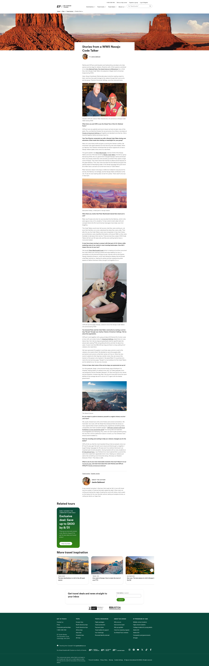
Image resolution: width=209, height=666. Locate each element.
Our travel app (99, 632)
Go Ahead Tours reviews (121, 632)
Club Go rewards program (121, 630)
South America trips (82, 627)
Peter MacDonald (101, 153)
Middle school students (140, 622)
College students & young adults (142, 627)
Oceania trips (80, 635)
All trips (78, 638)
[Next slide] (151, 570)
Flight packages (99, 622)
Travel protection (100, 625)
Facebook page (86, 464)
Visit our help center (122, 2)
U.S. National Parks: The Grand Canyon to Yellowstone (102, 69)
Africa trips (79, 630)
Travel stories (69, 11)
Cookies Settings (118, 660)
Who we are (117, 622)
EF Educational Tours (88, 452)
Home (58, 11)
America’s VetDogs (107, 339)
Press (58, 625)
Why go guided (118, 627)
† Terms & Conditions (93, 660)
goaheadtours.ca (81, 646)
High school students (139, 625)
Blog (63, 11)
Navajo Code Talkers (109, 155)
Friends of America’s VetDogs (91, 133)
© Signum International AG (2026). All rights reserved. (138, 660)
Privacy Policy (104, 660)
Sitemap (111, 660)
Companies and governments (141, 635)
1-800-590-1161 (61, 630)
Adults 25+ (136, 630)
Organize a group (133, 2)
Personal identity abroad (102, 635)
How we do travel (119, 625)
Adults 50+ (136, 632)
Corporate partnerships (64, 627)
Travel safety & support (102, 630)
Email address (123, 593)
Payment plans (99, 627)
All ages (135, 638)
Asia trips (78, 632)
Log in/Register (144, 2)
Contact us (60, 622)
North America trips (82, 625)
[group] (68, 527)
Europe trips (79, 622)
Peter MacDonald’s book (96, 250)
